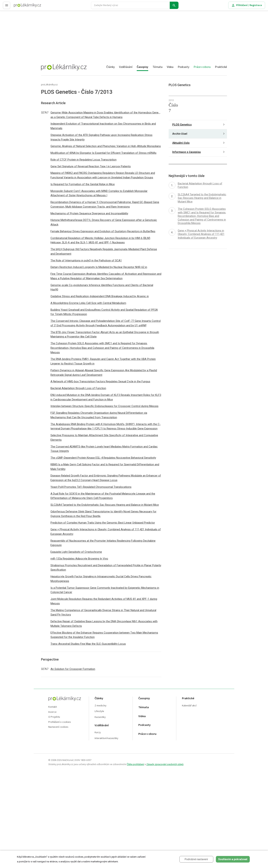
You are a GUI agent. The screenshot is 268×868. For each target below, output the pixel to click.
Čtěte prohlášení (135, 764)
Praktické (221, 67)
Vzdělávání (125, 67)
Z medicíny (100, 705)
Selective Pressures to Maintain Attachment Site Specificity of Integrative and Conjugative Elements (104, 437)
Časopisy (142, 67)
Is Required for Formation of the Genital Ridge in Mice (83, 184)
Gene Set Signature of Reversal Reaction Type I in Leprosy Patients (91, 166)
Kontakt (52, 707)
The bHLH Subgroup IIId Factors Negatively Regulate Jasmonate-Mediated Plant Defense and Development (104, 251)
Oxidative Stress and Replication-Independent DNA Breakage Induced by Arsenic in (100, 296)
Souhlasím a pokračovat (232, 859)
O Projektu (54, 717)
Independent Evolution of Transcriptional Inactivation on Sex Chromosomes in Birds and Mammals (103, 126)
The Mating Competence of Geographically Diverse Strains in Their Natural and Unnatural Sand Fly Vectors (103, 612)
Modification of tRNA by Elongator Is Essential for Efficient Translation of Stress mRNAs (103, 153)
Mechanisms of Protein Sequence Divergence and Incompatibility (89, 213)
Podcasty (183, 67)
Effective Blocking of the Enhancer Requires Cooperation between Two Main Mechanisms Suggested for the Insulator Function (104, 635)
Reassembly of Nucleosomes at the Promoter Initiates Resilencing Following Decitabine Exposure (103, 543)
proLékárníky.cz (49, 84)
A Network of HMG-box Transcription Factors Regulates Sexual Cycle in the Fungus (100, 381)
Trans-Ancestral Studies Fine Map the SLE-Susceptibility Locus (88, 643)
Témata (157, 67)
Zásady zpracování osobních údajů (164, 764)
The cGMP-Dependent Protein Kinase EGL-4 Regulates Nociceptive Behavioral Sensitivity (103, 457)
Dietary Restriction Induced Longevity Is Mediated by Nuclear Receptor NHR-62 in (99, 267)
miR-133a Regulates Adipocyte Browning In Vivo (79, 558)
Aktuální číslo (181, 142)
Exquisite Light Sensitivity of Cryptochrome (76, 551)
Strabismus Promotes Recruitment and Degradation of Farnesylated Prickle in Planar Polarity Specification (106, 568)
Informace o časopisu (186, 152)
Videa (170, 67)
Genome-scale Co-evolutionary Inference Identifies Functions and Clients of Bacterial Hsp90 (102, 287)
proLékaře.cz (21, 7)
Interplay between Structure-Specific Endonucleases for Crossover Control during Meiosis (104, 406)
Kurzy (98, 732)
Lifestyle (99, 711)
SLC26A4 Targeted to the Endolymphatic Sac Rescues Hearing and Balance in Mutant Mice (105, 504)
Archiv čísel (179, 133)
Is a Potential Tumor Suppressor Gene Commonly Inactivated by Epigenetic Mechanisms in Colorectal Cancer (105, 590)
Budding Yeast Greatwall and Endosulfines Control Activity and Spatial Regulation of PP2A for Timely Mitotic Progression (104, 312)
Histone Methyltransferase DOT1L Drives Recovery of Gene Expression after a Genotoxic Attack (104, 222)
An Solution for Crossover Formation (73, 669)
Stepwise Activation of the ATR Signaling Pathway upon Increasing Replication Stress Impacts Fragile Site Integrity (101, 137)
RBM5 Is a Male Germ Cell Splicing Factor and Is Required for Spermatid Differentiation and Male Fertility (105, 467)
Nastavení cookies (58, 727)
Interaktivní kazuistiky (106, 738)
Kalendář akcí (189, 705)
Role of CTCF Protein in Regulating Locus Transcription (83, 159)
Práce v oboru (202, 67)
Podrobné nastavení (196, 859)
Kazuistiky (100, 717)
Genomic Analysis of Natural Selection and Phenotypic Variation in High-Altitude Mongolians (106, 146)
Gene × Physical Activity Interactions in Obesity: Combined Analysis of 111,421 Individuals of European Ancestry (106, 532)
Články (110, 67)
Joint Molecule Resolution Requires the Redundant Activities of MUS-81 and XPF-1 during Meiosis (104, 601)
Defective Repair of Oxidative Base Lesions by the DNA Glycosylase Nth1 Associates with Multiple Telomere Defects (104, 624)
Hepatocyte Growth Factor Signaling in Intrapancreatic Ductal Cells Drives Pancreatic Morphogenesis (101, 579)
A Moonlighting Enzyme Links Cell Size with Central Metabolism (88, 303)
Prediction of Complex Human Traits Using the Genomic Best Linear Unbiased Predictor (103, 522)
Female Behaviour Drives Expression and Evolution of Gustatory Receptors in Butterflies (103, 231)
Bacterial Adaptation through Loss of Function (78, 388)
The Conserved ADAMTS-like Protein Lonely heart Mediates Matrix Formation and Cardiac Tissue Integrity (104, 449)
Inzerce (52, 712)
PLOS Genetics (182, 124)
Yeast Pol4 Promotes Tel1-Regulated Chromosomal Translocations (91, 487)
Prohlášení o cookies (59, 722)
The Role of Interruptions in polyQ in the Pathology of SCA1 (86, 260)
